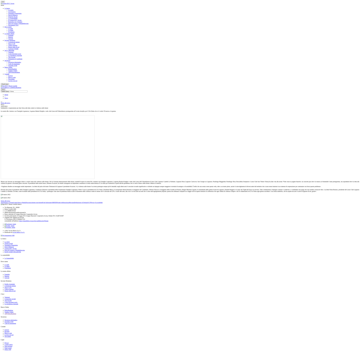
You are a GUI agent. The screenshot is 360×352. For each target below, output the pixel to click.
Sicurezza (7, 60)
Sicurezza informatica (14, 62)
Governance (11, 12)
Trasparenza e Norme (7, 202)
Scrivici (10, 76)
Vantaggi (11, 52)
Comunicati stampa (14, 42)
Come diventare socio (14, 54)
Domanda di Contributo (15, 59)
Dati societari (8, 346)
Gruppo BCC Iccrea (10, 248)
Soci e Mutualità (9, 50)
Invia (3, 1)
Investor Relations (9, 40)
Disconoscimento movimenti (34, 202)
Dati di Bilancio (13, 15)
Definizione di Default (81, 202)
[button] (180, 5)
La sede (10, 28)
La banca (7, 8)
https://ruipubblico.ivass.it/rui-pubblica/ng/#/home (33, 221)
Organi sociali (8, 243)
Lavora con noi (12, 81)
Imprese (10, 37)
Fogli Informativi (47, 202)
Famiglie (10, 35)
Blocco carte (12, 77)
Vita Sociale (11, 57)
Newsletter (11, 79)
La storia (10, 10)
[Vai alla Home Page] (9, 86)
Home (6, 95)
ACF (89, 202)
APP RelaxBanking (14, 72)
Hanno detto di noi (13, 47)
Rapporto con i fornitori (15, 22)
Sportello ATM (12, 65)
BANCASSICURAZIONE (12, 252)
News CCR (11, 44)
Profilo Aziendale (9, 284)
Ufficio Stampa (12, 45)
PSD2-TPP (7, 349)
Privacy (93, 202)
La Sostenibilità (12, 18)
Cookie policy (8, 344)
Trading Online (12, 70)
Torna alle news (5, 103)
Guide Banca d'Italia (19, 202)
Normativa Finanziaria (14, 13)
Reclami (71, 202)
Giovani (10, 38)
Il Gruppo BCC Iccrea (14, 20)
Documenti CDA (13, 25)
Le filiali (10, 30)
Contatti (6, 74)
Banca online (8, 67)
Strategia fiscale (13, 17)
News (6, 98)
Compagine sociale (10, 299)
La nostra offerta (9, 33)
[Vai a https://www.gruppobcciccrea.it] (7, 3)
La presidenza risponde (15, 55)
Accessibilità (99, 202)
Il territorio (11, 32)
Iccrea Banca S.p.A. (19, 232)
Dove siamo (8, 27)
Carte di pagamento (14, 64)
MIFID (54, 202)
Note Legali (8, 348)
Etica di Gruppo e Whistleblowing (18, 23)
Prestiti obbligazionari (63, 202)
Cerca (3, 89)
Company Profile (13, 49)
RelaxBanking (12, 69)
